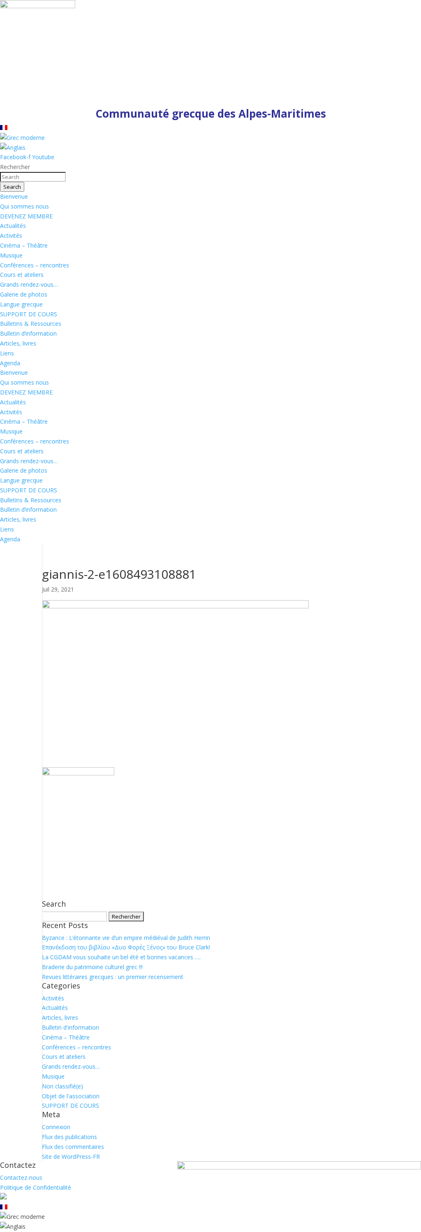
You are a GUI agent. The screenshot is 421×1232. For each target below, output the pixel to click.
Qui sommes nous (24, 206)
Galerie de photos (23, 294)
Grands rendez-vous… (29, 284)
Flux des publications (69, 1137)
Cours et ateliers (22, 274)
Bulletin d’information (28, 333)
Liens (7, 353)
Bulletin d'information (70, 1027)
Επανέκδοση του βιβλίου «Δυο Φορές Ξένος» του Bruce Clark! (126, 947)
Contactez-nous (21, 1177)
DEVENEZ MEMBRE (26, 216)
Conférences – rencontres (34, 265)
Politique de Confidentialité (35, 1187)
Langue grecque (21, 304)
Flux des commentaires (73, 1147)
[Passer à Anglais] (12, 147)
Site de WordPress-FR (71, 1156)
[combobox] (33, 177)
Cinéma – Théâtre (24, 245)
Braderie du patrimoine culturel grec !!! (92, 967)
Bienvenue (14, 196)
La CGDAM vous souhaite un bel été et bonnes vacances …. (121, 957)
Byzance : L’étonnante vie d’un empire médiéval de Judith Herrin (126, 938)
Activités (11, 235)
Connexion (56, 1127)
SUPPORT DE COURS (28, 314)
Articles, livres (18, 343)
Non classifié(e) (62, 1086)
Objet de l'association (70, 1096)
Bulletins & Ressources (30, 323)
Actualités (13, 226)
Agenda (10, 363)
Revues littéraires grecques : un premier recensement (112, 977)
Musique (11, 255)
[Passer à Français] (3, 128)
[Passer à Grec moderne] (22, 138)
